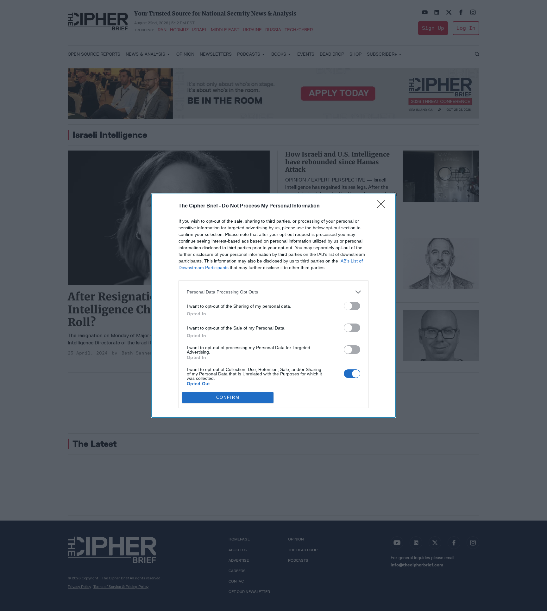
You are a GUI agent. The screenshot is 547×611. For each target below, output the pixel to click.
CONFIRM (228, 397)
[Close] (383, 206)
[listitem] (273, 292)
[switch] (352, 306)
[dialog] (273, 305)
